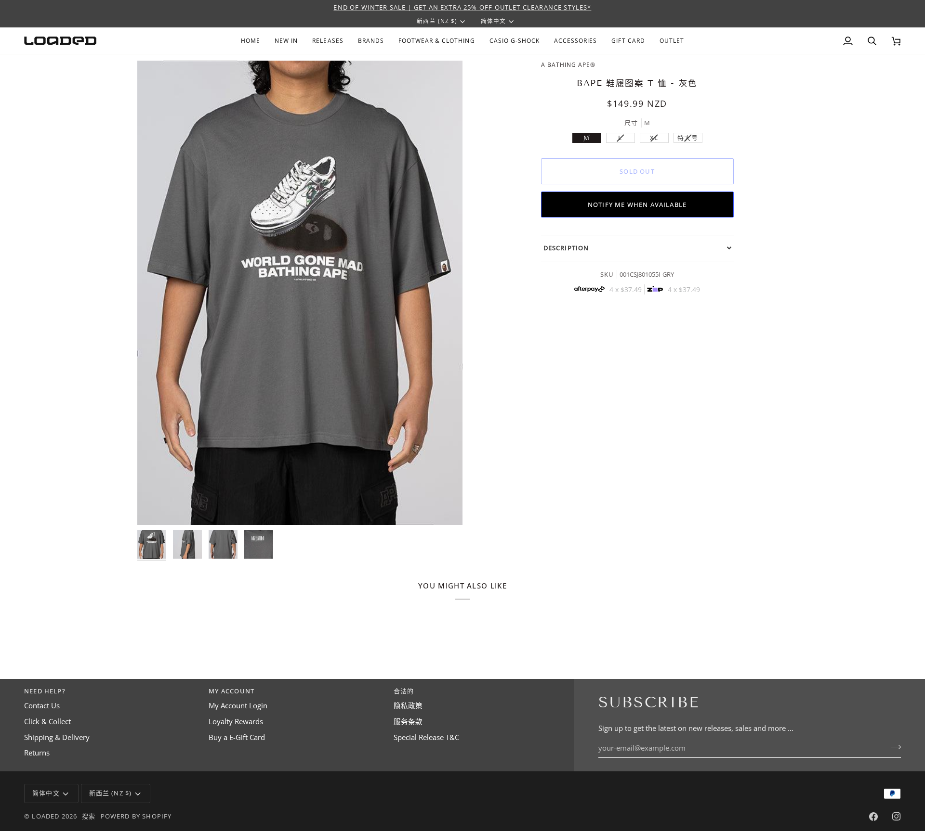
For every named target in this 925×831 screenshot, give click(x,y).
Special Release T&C (426, 737)
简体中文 (493, 21)
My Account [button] (231, 691)
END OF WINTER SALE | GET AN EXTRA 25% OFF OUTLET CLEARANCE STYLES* (462, 7)
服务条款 (408, 721)
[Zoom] (155, 507)
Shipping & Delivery (57, 737)
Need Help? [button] (45, 691)
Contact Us (42, 705)
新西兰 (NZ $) (437, 21)
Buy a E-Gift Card (237, 737)
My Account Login (238, 705)
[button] (371, 40)
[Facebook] (873, 816)
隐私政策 (408, 705)
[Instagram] (896, 816)
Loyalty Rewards (236, 721)
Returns (37, 752)
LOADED (45, 816)
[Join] (893, 746)
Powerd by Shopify (136, 816)
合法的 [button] (404, 691)
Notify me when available (637, 204)
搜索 (88, 816)
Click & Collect (47, 721)
